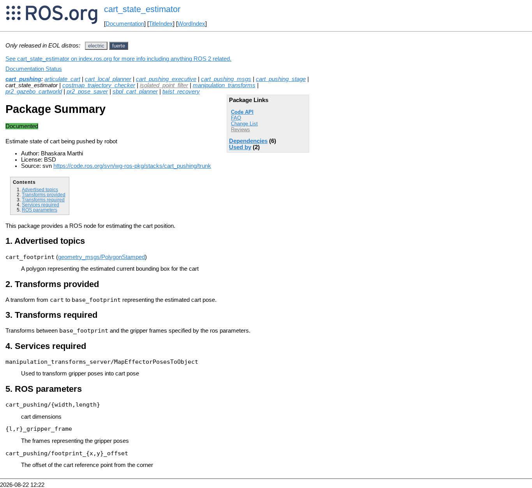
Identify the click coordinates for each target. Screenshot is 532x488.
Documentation (125, 24)
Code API (242, 112)
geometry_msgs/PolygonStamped (101, 257)
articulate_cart (62, 79)
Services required (40, 204)
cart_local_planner (108, 79)
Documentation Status (33, 69)
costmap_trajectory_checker (98, 85)
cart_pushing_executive (166, 79)
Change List (244, 124)
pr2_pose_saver (87, 91)
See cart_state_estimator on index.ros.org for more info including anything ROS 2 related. (118, 59)
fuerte (118, 46)
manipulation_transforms (224, 85)
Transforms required (43, 199)
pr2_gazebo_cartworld (33, 91)
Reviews (240, 129)
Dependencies (248, 141)
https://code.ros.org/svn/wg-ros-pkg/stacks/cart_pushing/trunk (132, 166)
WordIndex (191, 24)
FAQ (236, 118)
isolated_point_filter (164, 85)
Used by (240, 147)
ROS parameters (39, 209)
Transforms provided (43, 194)
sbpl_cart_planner (135, 91)
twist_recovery (181, 91)
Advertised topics (40, 189)
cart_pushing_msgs (226, 79)
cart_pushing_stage (281, 79)
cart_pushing (23, 79)
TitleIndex (161, 24)
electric (96, 46)
